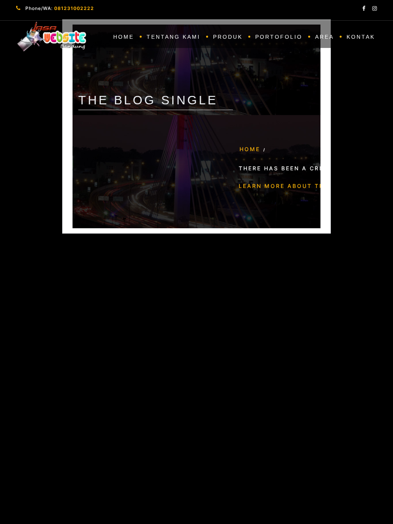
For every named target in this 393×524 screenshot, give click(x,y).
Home (123, 37)
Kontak (361, 37)
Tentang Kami (173, 37)
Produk (228, 37)
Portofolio (278, 37)
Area (324, 37)
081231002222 (74, 8)
